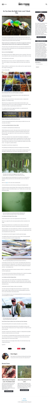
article (7, 182)
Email (23, 348)
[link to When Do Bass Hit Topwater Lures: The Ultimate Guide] (9, 372)
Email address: (38, 62)
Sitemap (24, 398)
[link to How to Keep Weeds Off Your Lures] (24, 372)
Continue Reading (8, 391)
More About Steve (41, 37)
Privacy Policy (24, 400)
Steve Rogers (14, 354)
